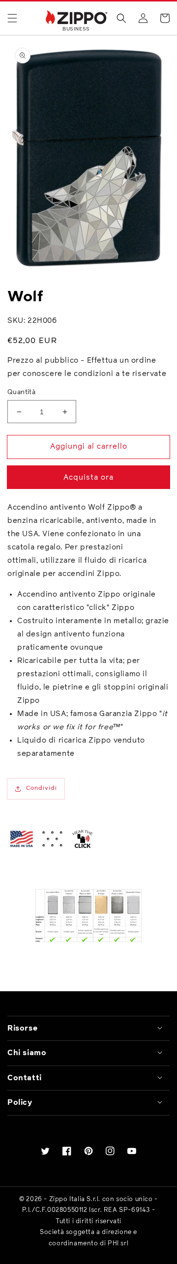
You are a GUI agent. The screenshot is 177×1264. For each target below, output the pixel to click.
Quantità (21, 392)
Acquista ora (88, 477)
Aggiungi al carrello (88, 446)
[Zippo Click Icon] (82, 839)
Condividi (41, 788)
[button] (12, 18)
